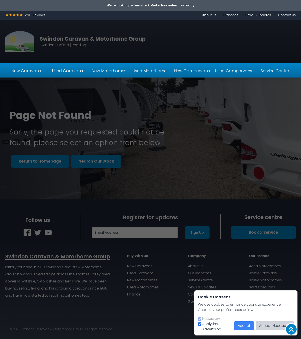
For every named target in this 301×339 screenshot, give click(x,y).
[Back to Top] (291, 329)
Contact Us (287, 15)
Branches (230, 15)
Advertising (211, 329)
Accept (244, 325)
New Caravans (26, 71)
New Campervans (192, 71)
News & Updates (258, 15)
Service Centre (275, 71)
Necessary (211, 318)
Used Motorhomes (150, 71)
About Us (209, 15)
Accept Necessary (274, 325)
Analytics (210, 323)
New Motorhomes (109, 71)
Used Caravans (67, 71)
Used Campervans (233, 71)
